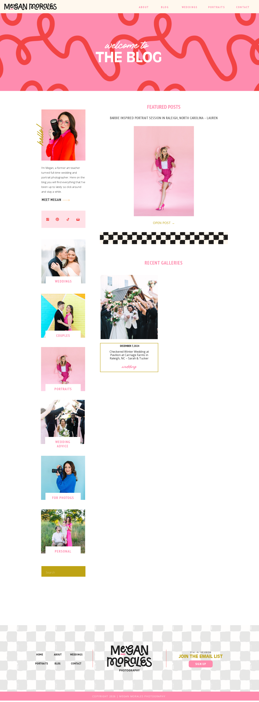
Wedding (129, 366)
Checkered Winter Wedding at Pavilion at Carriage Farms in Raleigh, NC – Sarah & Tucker (129, 355)
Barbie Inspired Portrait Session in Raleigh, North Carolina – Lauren (164, 118)
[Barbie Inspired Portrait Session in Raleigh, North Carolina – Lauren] (164, 171)
